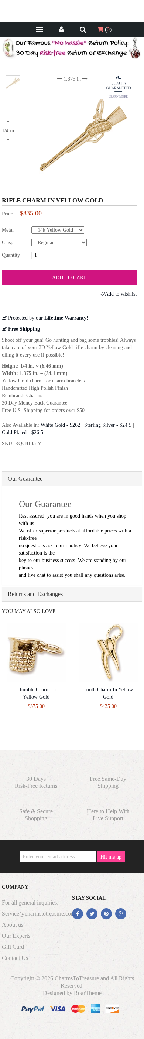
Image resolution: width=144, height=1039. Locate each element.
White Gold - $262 (60, 425)
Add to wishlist (121, 294)
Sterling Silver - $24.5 (107, 425)
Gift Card (13, 947)
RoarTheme (88, 993)
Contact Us (15, 958)
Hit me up (110, 857)
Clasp (7, 242)
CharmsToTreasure (77, 978)
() (107, 29)
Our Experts (16, 936)
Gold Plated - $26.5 (22, 432)
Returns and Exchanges (35, 594)
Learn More (118, 96)
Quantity (11, 255)
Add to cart (69, 277)
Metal (8, 230)
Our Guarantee (25, 479)
